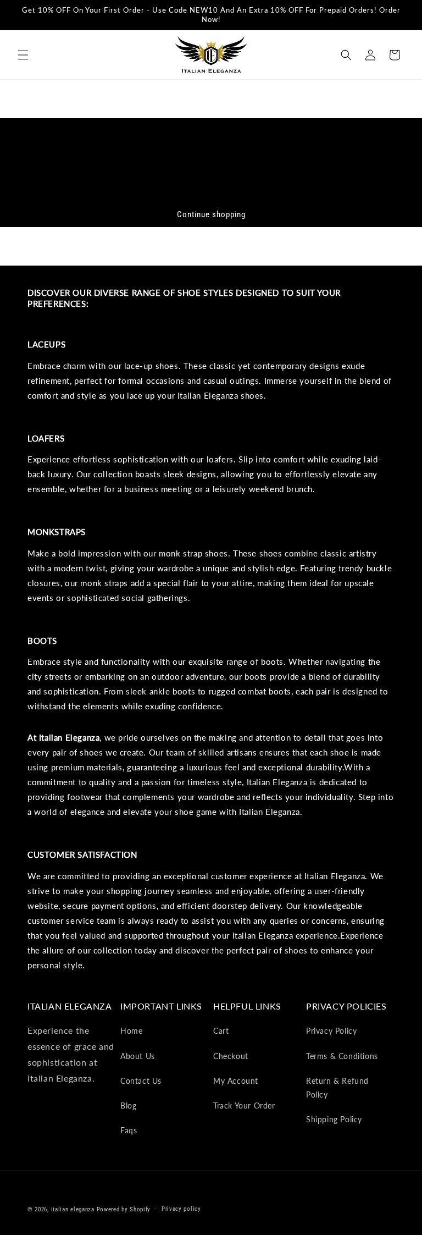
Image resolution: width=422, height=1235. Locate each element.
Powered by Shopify (124, 1209)
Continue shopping (211, 214)
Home (131, 1030)
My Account (235, 1080)
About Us (137, 1056)
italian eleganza (73, 1209)
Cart (221, 1030)
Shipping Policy (334, 1119)
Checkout (230, 1056)
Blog (128, 1105)
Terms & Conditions (342, 1056)
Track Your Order (244, 1105)
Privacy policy (181, 1208)
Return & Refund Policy (337, 1087)
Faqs (128, 1130)
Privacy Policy (331, 1030)
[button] (23, 55)
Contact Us (141, 1080)
